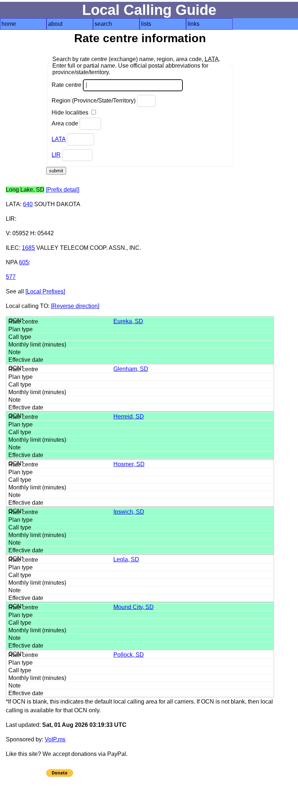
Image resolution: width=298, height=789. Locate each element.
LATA (58, 139)
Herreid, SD (128, 416)
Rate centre (67, 85)
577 (11, 277)
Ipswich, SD (128, 512)
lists (146, 24)
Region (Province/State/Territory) (94, 100)
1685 (28, 248)
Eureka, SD (128, 321)
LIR (56, 155)
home (8, 24)
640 (28, 204)
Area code (66, 123)
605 (24, 262)
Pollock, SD (128, 655)
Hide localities (71, 112)
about (55, 24)
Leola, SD (126, 559)
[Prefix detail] (62, 190)
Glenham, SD (130, 369)
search (103, 24)
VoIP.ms (55, 739)
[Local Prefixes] (45, 291)
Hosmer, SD (129, 464)
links (194, 24)
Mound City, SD (133, 607)
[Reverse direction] (75, 306)
